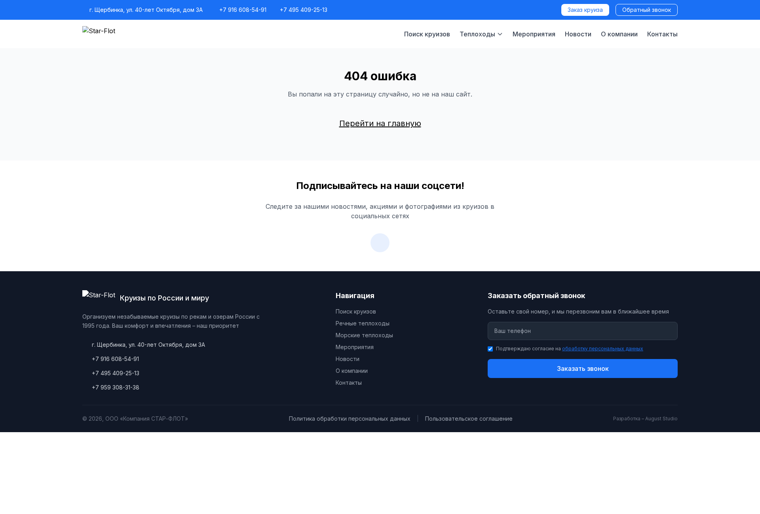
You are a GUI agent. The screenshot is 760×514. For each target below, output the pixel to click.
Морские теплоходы (364, 335)
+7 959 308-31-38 (115, 387)
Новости (578, 34)
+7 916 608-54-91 (242, 9)
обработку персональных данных (602, 348)
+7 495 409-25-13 (303, 9)
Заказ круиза (585, 9)
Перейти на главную (380, 123)
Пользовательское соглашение (469, 418)
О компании (619, 34)
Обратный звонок (646, 9)
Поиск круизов (427, 34)
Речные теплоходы (363, 323)
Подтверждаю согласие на (569, 348)
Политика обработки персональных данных (349, 418)
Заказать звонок (583, 368)
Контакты (662, 34)
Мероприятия (534, 34)
